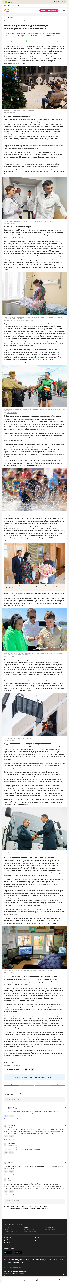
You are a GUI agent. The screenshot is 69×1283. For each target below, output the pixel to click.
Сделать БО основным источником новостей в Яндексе (34, 1077)
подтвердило (55, 251)
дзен (38, 1240)
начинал (7, 154)
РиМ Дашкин (11, 1125)
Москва (14, 5)
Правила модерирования (11, 1210)
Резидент (10, 1162)
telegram (9, 1240)
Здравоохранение (43, 21)
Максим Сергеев (12, 1178)
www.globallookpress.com (27, 320)
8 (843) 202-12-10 (8, 1229)
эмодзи (11, 1116)
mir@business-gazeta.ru (30, 1231)
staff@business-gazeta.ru (51, 1229)
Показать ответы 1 (9, 1119)
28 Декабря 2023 (8, 18)
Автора (27, 1094)
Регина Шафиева (9, 1062)
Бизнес (15, 21)
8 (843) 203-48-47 (29, 1229)
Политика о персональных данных (12, 1267)
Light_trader (11, 1107)
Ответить (20, 1119)
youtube (8, 1242)
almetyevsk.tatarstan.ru (12, 412)
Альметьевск (8, 21)
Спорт (20, 21)
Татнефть (34, 21)
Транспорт (27, 21)
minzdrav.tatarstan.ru (11, 223)
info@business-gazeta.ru (10, 1231)
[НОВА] (48, 10)
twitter (39, 1237)
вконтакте (9, 1237)
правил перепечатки (21, 1273)
